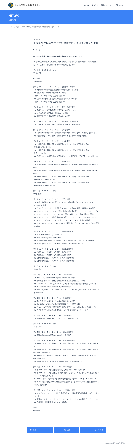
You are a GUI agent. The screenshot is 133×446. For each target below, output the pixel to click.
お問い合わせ (119, 5)
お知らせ (95, 5)
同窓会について (106, 5)
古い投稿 (32, 430)
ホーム (86, 5)
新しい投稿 (99, 430)
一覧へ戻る (66, 430)
